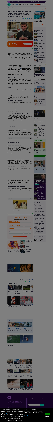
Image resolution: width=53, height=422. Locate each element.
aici (1, 418)
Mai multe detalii (6, 413)
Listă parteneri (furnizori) (27, 415)
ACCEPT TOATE (47, 413)
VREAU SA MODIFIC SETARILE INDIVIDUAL (47, 416)
